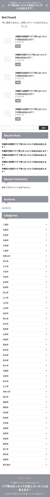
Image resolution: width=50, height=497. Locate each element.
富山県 (5, 292)
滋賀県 (5, 376)
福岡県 (5, 402)
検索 (43, 127)
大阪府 (5, 271)
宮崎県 (5, 287)
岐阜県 (5, 313)
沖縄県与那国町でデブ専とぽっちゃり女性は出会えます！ (31, 38)
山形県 (5, 302)
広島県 (5, 334)
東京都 (5, 360)
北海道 (5, 245)
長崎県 (5, 428)
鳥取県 (5, 459)
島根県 (5, 329)
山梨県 (5, 308)
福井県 (5, 396)
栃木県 (5, 365)
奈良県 (5, 276)
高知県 (5, 454)
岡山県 (5, 318)
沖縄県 (5, 370)
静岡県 (5, 443)
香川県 (5, 449)
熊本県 (5, 381)
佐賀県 (5, 235)
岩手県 (5, 323)
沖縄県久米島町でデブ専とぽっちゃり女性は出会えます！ (31, 111)
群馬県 (5, 417)
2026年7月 (6, 207)
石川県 (5, 386)
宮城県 (5, 282)
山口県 (5, 297)
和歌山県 (6, 255)
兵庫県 (5, 240)
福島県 (5, 407)
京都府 (5, 229)
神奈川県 (6, 391)
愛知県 (5, 349)
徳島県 (5, 339)
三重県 (5, 224)
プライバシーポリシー (25, 478)
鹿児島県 (6, 464)
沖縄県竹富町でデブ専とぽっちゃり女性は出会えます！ (31, 56)
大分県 (5, 266)
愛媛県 (5, 344)
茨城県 (5, 422)
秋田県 (5, 412)
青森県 (5, 438)
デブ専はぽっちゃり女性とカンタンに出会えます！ (25, 6)
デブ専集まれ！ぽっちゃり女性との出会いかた (25, 483)
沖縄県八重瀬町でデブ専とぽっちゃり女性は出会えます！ (31, 92)
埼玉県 (5, 261)
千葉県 (5, 250)
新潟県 (5, 355)
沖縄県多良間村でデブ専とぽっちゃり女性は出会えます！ (31, 74)
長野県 (5, 433)
